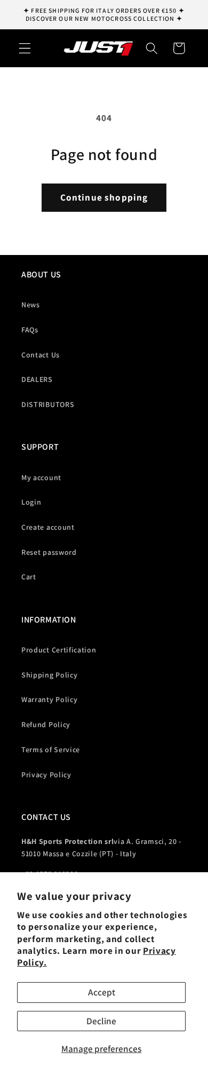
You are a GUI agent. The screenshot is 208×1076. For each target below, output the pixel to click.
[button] (24, 48)
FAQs (29, 329)
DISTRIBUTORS (47, 404)
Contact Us (40, 355)
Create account (48, 527)
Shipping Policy (49, 675)
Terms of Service (50, 749)
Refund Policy (45, 724)
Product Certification (59, 650)
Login (31, 502)
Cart (28, 576)
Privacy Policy (46, 774)
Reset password (49, 552)
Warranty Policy (49, 699)
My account (41, 477)
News (30, 304)
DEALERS (37, 379)
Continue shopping (104, 197)
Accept (101, 992)
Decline (101, 1021)
